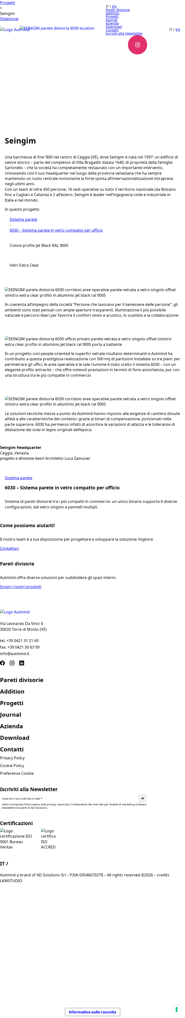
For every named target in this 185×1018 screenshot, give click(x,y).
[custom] (2, 663)
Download (14, 738)
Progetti (7, 2)
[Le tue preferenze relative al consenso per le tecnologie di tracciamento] (176, 1009)
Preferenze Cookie (17, 773)
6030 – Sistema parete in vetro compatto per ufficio (56, 230)
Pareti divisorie (21, 680)
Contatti (12, 749)
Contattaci (9, 548)
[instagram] (12, 663)
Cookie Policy (12, 766)
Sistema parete (23, 219)
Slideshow (9, 18)
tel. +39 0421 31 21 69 (19, 641)
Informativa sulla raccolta (92, 1012)
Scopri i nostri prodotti (20, 586)
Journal (10, 714)
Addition (12, 691)
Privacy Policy (12, 758)
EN (12, 863)
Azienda (11, 726)
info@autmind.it (14, 654)
